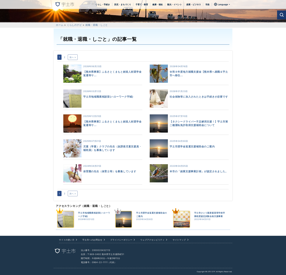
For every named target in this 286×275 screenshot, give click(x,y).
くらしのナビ (74, 24)
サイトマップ (179, 239)
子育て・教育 (142, 4)
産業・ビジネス (193, 4)
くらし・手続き (102, 4)
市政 (207, 4)
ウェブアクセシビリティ (152, 239)
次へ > (72, 57)
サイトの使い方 (66, 239)
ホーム (59, 24)
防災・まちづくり (122, 4)
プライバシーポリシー (121, 239)
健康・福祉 (157, 4)
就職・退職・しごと (96, 24)
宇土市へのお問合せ (92, 239)
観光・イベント (174, 4)
